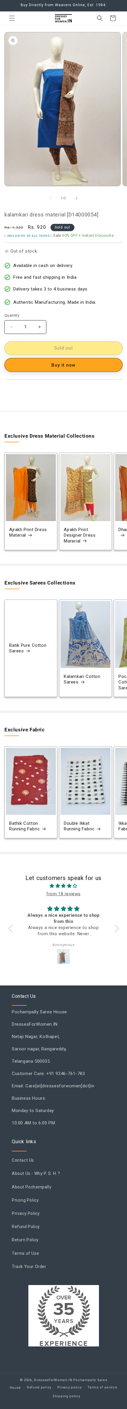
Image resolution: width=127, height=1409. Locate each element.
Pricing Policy (25, 1200)
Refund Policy (26, 1226)
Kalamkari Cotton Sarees (82, 679)
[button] (11, 18)
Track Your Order (29, 1266)
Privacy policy (69, 1387)
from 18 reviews (63, 893)
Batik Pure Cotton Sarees (27, 648)
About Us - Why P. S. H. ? (36, 1173)
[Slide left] (50, 198)
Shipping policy (66, 1396)
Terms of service (102, 1387)
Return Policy (25, 1239)
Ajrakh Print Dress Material (28, 532)
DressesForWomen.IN (53, 1380)
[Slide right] (76, 198)
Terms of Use (25, 1253)
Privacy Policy (26, 1213)
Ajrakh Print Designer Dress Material (79, 535)
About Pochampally (31, 1187)
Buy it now (63, 365)
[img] (64, 886)
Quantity (11, 315)
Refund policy (39, 1387)
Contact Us (23, 1160)
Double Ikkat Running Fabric (79, 826)
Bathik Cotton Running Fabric (24, 826)
